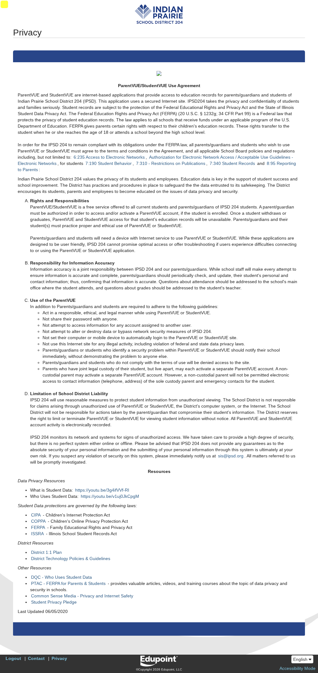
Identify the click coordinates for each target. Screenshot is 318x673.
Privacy (59, 658)
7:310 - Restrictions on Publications (170, 163)
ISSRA (37, 533)
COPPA (38, 521)
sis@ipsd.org (230, 455)
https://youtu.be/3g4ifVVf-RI (102, 490)
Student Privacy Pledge (54, 602)
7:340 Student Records (232, 163)
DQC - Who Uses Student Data (61, 577)
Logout (13, 658)
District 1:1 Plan (46, 552)
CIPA (36, 514)
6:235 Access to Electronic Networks (109, 157)
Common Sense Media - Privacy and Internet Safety (82, 595)
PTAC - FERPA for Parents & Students (68, 583)
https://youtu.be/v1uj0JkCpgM (110, 496)
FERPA (38, 527)
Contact (36, 658)
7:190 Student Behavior (108, 163)
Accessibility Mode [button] (297, 668)
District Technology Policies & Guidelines (70, 558)
